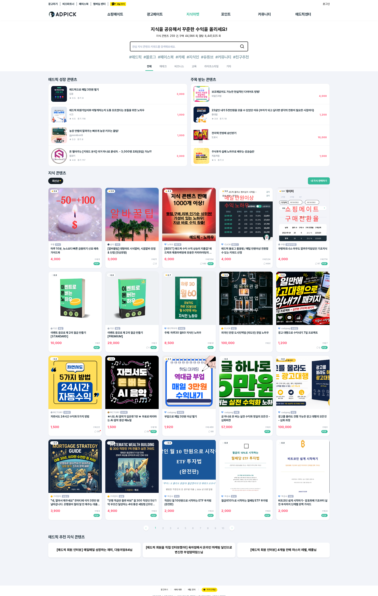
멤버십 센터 (99, 4)
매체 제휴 (178, 589)
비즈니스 (179, 66)
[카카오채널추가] (118, 4)
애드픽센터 (303, 14)
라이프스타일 (211, 66)
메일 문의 (191, 589)
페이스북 (83, 4)
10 (223, 528)
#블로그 (150, 57)
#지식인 (193, 57)
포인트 (226, 14)
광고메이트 (155, 14)
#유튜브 (207, 57)
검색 (242, 46)
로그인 (326, 4)
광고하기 (53, 4)
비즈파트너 (68, 4)
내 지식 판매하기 (319, 180)
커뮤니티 (264, 14)
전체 (149, 66)
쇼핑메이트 (115, 14)
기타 (228, 66)
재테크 (163, 66)
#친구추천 (241, 57)
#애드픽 (135, 57)
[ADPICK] (77, 14)
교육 (194, 66)
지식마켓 (192, 14)
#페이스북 (166, 57)
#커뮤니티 (223, 57)
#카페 (180, 57)
